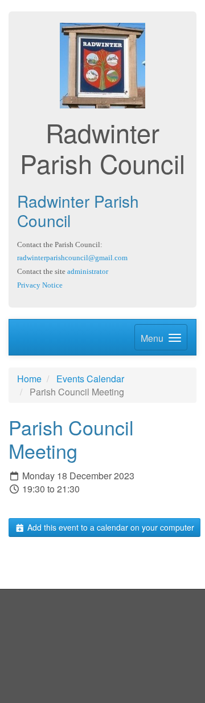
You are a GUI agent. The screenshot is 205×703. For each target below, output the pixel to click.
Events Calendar (90, 378)
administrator (87, 271)
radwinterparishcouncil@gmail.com (72, 257)
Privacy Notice (40, 285)
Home (29, 378)
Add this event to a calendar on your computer (109, 527)
